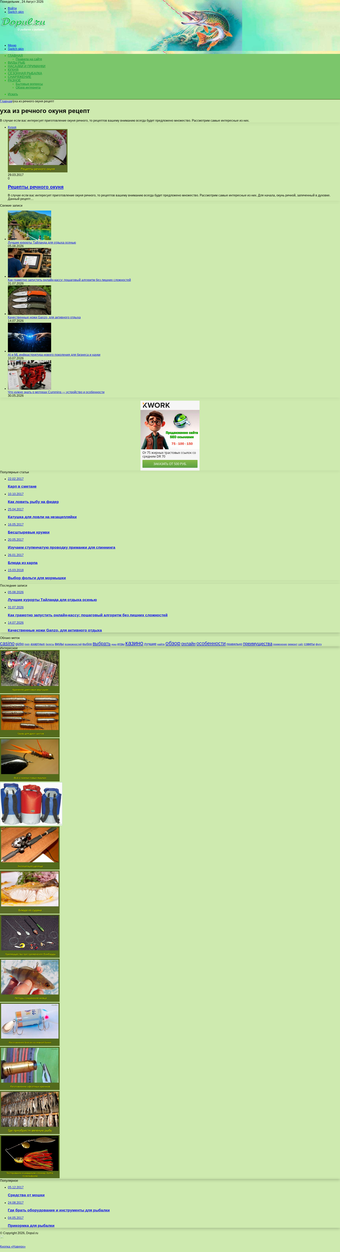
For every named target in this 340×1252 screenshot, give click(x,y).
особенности (211, 643)
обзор (172, 643)
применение (280, 644)
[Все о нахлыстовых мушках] (30, 780)
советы (309, 644)
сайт (300, 644)
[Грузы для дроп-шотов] (30, 736)
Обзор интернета (28, 87)
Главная (6, 101)
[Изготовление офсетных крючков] (30, 1089)
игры (121, 644)
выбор (87, 644)
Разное (14, 80)
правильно (234, 644)
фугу (319, 644)
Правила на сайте (29, 59)
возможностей (73, 644)
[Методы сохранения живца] (30, 1000)
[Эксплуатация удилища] (30, 868)
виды (59, 644)
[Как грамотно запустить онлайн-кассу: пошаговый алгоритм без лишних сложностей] (29, 276)
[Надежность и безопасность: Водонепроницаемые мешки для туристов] (31, 824)
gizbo (19, 644)
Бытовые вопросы (29, 84)
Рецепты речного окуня (36, 187)
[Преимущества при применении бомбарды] (30, 956)
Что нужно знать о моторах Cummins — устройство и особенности (56, 392)
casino (7, 643)
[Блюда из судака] (30, 912)
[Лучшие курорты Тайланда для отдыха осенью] (29, 239)
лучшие (150, 644)
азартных (37, 644)
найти (161, 644)
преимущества (257, 643)
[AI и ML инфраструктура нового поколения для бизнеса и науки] (29, 351)
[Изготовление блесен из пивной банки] (30, 1045)
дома (113, 644)
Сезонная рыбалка (25, 73)
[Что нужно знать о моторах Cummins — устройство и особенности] (29, 388)
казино (134, 643)
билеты (50, 644)
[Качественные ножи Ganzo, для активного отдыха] (29, 313)
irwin (27, 644)
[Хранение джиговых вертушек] (30, 692)
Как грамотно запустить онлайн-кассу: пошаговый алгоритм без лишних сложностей (69, 280)
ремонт (292, 644)
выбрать (102, 643)
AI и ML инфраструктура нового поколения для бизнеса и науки (54, 354)
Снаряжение (19, 77)
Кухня (13, 69)
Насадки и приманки (26, 66)
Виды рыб (16, 62)
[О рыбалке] (24, 38)
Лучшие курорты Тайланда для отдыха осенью (42, 242)
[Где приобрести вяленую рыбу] (30, 1133)
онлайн (188, 643)
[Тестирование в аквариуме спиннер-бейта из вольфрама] (30, 1177)
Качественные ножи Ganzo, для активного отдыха (44, 317)
